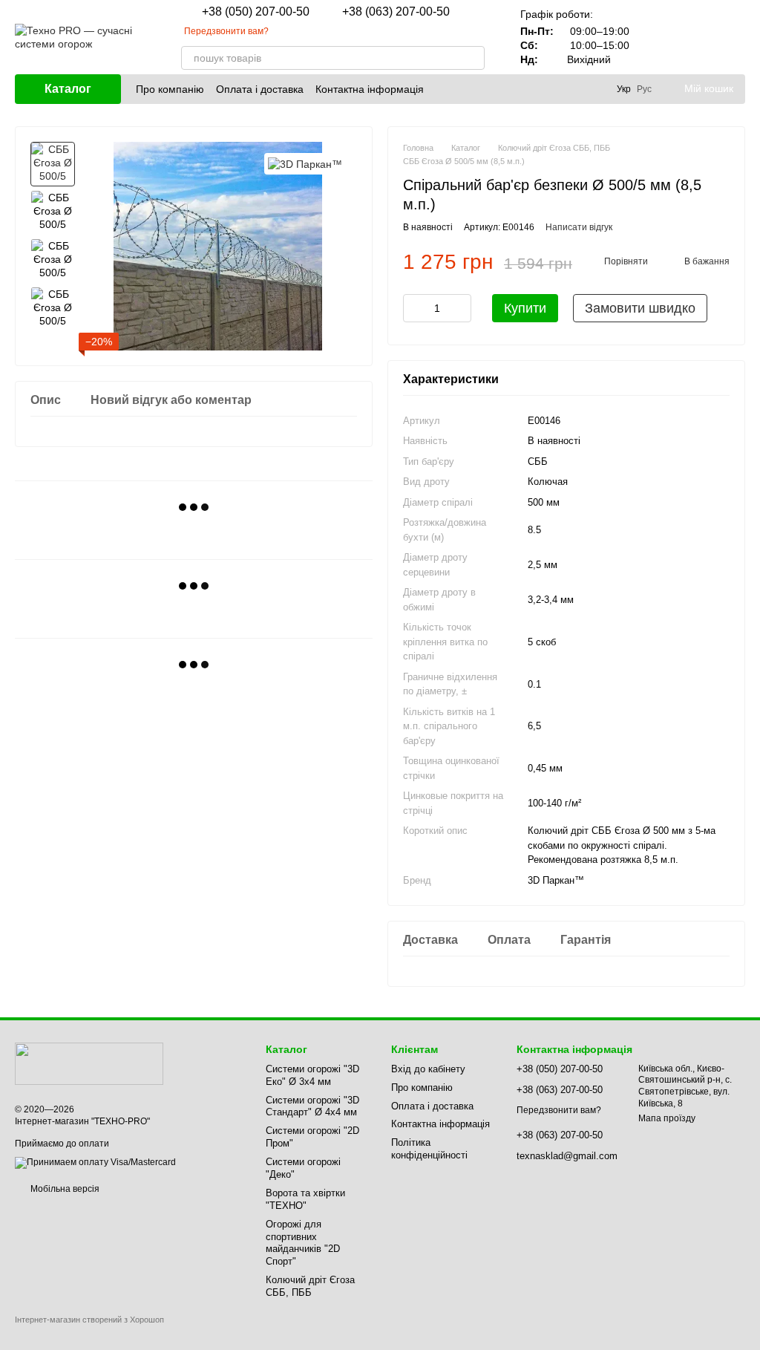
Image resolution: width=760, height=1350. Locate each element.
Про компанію (170, 89)
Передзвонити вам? (226, 31)
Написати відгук (579, 227)
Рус (644, 89)
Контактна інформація (369, 89)
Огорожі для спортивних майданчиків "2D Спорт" (303, 1243)
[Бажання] (695, 37)
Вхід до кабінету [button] (428, 1069)
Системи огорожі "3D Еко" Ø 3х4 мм (312, 1075)
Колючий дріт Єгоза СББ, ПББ (310, 1286)
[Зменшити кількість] (414, 308)
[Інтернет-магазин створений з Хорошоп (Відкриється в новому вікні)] (89, 1332)
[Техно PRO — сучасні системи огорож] (89, 1062)
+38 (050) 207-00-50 (255, 12)
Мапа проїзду (666, 1118)
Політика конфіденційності (429, 1149)
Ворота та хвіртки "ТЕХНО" (305, 1199)
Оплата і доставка (260, 89)
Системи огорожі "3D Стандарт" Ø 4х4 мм (312, 1106)
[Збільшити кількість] (460, 308)
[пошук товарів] (473, 58)
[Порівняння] (656, 37)
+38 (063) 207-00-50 (396, 12)
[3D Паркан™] (305, 164)
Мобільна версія (63, 1189)
